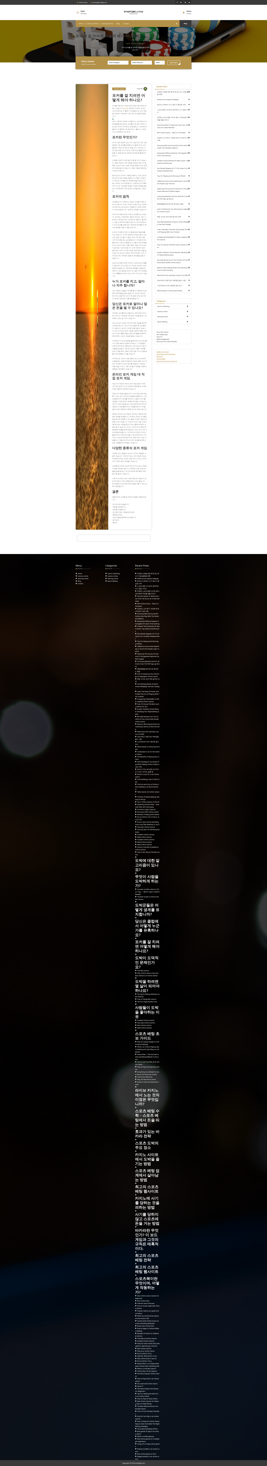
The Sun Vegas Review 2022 (147, 1002)
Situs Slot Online (162, 332)
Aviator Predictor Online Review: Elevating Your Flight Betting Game (173, 253)
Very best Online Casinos (146, 827)
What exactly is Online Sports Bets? (169, 291)
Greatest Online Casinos (145, 834)
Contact (126, 23)
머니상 (125, 108)
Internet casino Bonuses (145, 1303)
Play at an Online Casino (146, 1351)
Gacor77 (160, 337)
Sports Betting (162, 322)
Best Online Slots (143, 1301)
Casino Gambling (163, 306)
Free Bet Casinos (143, 970)
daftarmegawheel (163, 339)
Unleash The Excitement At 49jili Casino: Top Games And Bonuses (173, 162)
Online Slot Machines (144, 1077)
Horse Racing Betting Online (147, 1429)
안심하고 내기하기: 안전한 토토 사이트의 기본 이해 (173, 139)
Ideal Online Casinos (144, 837)
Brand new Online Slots (145, 1326)
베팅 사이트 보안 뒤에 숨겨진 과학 (169, 217)
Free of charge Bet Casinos (146, 999)
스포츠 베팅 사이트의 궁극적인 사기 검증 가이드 (173, 111)
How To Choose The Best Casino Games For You (173, 246)
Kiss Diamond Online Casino (147, 1384)
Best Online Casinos (144, 1025)
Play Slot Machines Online (146, 1079)
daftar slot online (163, 352)
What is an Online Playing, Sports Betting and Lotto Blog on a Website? (147, 1049)
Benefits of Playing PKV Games (148, 814)
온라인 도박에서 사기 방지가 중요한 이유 (171, 105)
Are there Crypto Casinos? (146, 809)
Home (81, 23)
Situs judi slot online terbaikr (167, 341)
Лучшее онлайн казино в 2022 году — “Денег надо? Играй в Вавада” (147, 891)
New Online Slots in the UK (146, 1358)
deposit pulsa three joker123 (167, 361)
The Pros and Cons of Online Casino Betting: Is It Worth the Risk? (147, 786)
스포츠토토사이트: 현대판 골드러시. (169, 285)
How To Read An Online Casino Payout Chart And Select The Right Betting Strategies (147, 1423)
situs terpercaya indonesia (166, 354)
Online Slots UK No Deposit (147, 1371)
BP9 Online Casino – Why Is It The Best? (171, 133)
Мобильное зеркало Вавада (167, 99)
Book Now (174, 63)
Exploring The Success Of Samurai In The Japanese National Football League (173, 190)
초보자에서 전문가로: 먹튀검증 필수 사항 (171, 280)
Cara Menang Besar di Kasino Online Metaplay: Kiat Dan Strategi (173, 223)
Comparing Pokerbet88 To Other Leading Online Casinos (173, 238)
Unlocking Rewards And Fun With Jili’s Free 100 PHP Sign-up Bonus (173, 197)
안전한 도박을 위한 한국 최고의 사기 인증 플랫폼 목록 (173, 93)
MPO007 (160, 356)
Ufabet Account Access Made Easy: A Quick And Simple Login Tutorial (173, 182)
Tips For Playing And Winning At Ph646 (171, 176)
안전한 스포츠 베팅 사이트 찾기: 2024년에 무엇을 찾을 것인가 (173, 118)
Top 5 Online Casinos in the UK (148, 802)
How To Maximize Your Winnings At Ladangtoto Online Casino (173, 210)
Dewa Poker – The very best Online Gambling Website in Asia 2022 (147, 1056)
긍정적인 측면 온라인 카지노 (147, 1356)
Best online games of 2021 (146, 1454)
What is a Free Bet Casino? (146, 1368)
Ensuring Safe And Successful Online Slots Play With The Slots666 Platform (173, 146)
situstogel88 (161, 359)
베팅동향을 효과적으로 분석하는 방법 (170, 204)
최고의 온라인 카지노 (144, 1353)
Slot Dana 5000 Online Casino (148, 812)
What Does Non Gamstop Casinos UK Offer (172, 275)
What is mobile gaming (145, 1436)
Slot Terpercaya (162, 334)
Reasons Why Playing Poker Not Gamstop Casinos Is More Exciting (173, 269)
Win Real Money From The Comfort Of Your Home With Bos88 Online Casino (172, 261)
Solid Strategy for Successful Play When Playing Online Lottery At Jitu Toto (147, 764)
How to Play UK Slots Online (147, 1399)
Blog (118, 23)
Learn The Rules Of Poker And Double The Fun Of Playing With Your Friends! (173, 230)
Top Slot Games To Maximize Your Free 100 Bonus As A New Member (173, 126)
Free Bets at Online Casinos (147, 1338)
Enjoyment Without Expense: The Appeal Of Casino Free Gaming (173, 154)
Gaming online (107, 23)
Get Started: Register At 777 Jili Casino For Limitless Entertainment (173, 169)
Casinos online (92, 23)
